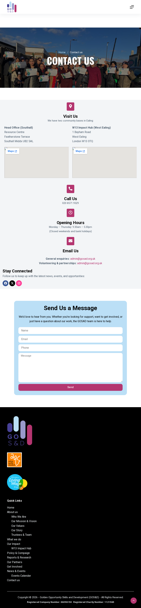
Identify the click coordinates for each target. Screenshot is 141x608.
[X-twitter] (12, 283)
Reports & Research (19, 557)
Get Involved (14, 566)
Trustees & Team (21, 534)
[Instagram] (19, 283)
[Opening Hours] (70, 213)
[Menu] (132, 7)
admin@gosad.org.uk (82, 258)
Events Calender (21, 575)
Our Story (17, 530)
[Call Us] (70, 189)
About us (12, 512)
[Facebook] (5, 283)
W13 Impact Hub (21, 548)
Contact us (13, 580)
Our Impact (13, 544)
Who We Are (18, 516)
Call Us (70, 198)
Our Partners (14, 562)
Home (62, 52)
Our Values (17, 525)
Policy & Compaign (18, 553)
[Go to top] (134, 601)
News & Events (16, 571)
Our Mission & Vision (24, 521)
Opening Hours (70, 222)
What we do (14, 539)
